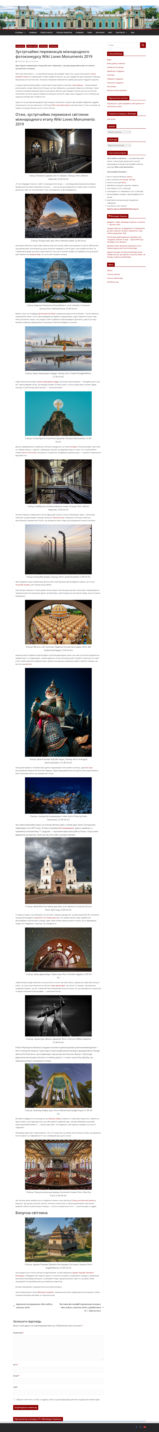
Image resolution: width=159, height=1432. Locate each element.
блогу (124, 182)
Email (16, 1376)
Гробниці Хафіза (54, 1119)
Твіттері (132, 179)
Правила (80, 32)
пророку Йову (35, 254)
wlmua (129, 177)
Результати (53, 46)
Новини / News (32, 46)
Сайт (15, 1387)
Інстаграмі (124, 179)
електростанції (58, 517)
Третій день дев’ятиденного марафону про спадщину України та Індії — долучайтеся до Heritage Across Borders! (125, 239)
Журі (110, 32)
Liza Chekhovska (33, 61)
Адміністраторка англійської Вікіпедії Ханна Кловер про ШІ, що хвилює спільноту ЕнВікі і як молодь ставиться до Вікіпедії (126, 254)
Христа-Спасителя (29, 452)
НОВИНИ (33, 32)
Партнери (100, 32)
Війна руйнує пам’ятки (116, 63)
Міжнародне (20, 46)
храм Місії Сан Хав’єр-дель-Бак (47, 918)
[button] (24, 32)
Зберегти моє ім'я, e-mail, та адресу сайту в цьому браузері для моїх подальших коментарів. (58, 1399)
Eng (132, 32)
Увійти (109, 270)
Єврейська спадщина (115, 71)
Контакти (120, 32)
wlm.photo (111, 119)
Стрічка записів (113, 274)
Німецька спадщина (115, 79)
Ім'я (15, 1364)
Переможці (43, 46)
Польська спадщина (115, 83)
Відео (109, 60)
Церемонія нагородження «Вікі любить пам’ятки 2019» (34, 1306)
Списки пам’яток (64, 32)
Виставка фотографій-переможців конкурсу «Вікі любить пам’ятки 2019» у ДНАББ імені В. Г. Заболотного (80, 1307)
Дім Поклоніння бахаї (46, 314)
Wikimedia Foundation (45, 1292)
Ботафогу (74, 447)
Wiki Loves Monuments (61, 105)
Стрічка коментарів (115, 278)
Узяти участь (47, 32)
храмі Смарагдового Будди (48, 382)
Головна (19, 32)
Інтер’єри (111, 75)
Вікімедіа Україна (119, 216)
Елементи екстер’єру (115, 67)
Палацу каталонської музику (83, 1200)
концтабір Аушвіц (22, 585)
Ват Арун (89, 767)
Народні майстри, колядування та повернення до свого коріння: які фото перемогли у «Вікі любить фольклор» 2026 (126, 230)
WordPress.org (112, 282)
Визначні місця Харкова (116, 90)
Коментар (18, 1332)
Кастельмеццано (66, 828)
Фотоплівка (111, 86)
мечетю (28, 664)
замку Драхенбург (58, 985)
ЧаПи (89, 32)
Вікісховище (78, 85)
